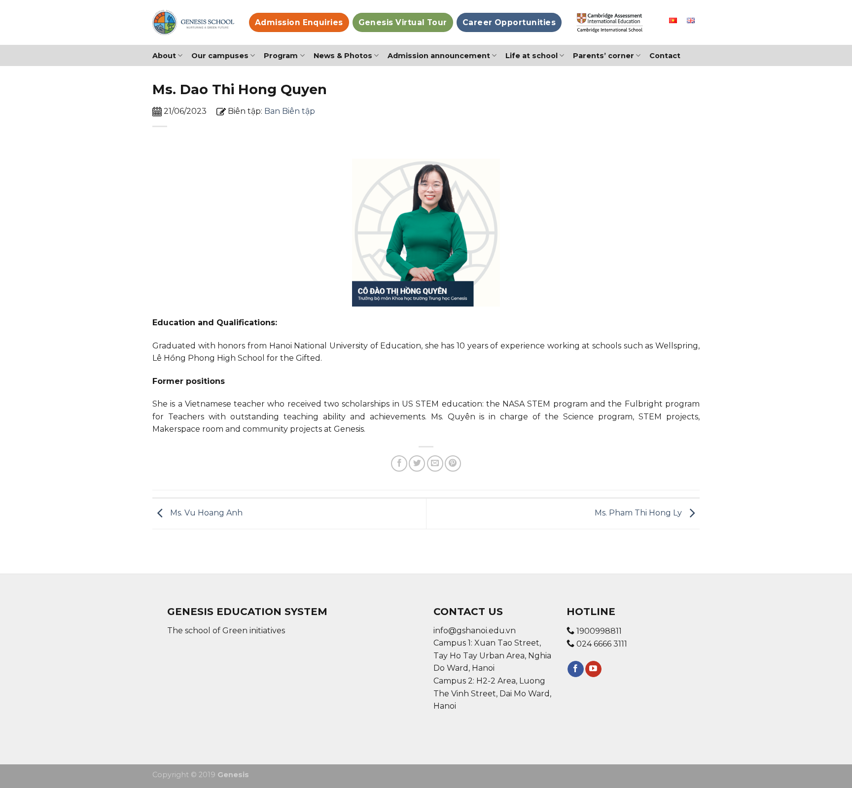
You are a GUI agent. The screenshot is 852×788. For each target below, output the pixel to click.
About (164, 55)
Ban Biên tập (289, 111)
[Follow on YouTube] (593, 669)
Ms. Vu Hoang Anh (205, 513)
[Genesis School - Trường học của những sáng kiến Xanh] (193, 22)
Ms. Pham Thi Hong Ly (639, 513)
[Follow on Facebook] (576, 669)
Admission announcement (439, 55)
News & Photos (343, 55)
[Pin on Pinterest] (453, 463)
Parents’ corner (603, 55)
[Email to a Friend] (435, 463)
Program (281, 55)
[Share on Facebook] (399, 463)
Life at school (531, 55)
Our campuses (219, 55)
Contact (664, 55)
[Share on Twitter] (417, 463)
